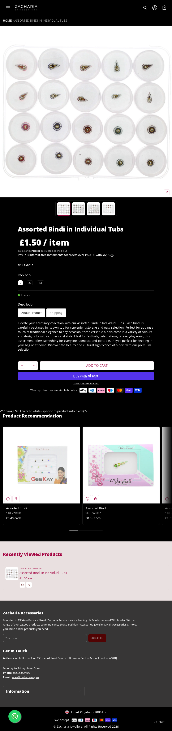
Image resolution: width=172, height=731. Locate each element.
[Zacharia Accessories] (26, 7)
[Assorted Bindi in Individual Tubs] (86, 577)
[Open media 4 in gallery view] (93, 208)
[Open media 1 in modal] (86, 111)
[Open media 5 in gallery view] (108, 208)
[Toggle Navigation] (8, 7)
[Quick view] (8, 498)
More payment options (86, 383)
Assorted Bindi (16, 508)
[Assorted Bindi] (41, 465)
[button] (145, 7)
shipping (35, 250)
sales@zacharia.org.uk (25, 677)
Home (7, 20)
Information (17, 691)
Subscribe (97, 638)
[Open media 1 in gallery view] (63, 208)
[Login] (154, 7)
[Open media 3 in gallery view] (78, 208)
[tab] (31, 312)
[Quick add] (16, 498)
